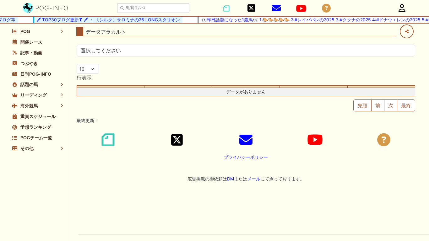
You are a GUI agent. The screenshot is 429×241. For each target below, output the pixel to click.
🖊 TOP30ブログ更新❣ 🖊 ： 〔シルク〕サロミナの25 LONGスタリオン (106, 19)
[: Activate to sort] (178, 87)
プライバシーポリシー (246, 157)
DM (230, 178)
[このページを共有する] (407, 31)
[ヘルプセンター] (326, 8)
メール (253, 178)
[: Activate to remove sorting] (110, 87)
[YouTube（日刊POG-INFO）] (301, 8)
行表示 (84, 77)
